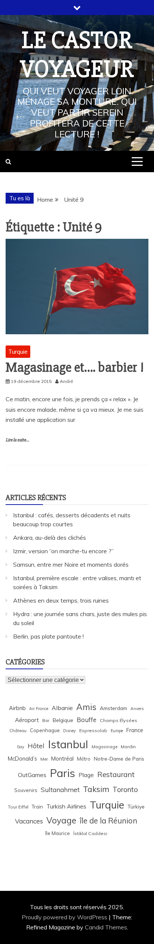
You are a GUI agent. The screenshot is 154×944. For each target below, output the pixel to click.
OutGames (32, 775)
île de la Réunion (108, 820)
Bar (45, 720)
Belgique (63, 720)
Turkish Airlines (66, 806)
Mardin (128, 746)
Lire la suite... (17, 440)
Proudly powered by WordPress (65, 917)
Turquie (18, 351)
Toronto (125, 789)
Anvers (137, 708)
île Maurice (57, 833)
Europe (117, 730)
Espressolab (93, 730)
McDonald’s (22, 758)
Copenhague (45, 730)
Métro (83, 759)
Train (37, 807)
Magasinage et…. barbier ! (75, 367)
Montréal (62, 758)
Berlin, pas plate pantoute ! (48, 636)
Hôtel (36, 746)
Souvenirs (25, 790)
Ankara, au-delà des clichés (49, 537)
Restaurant (116, 774)
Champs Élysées (118, 720)
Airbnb (17, 708)
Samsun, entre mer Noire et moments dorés (71, 564)
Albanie (62, 708)
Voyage (61, 820)
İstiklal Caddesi (90, 833)
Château (18, 730)
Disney (69, 730)
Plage (86, 775)
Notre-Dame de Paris (119, 758)
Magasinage (104, 746)
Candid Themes (106, 927)
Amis (86, 706)
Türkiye (136, 806)
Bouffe (86, 720)
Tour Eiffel (18, 807)
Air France (38, 708)
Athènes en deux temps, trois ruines (61, 600)
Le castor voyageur (77, 55)
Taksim (96, 789)
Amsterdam (113, 708)
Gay (20, 746)
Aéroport (27, 720)
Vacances (29, 821)
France (134, 730)
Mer (44, 759)
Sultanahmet (60, 790)
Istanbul (68, 744)
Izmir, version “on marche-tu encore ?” (63, 551)
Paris (62, 773)
